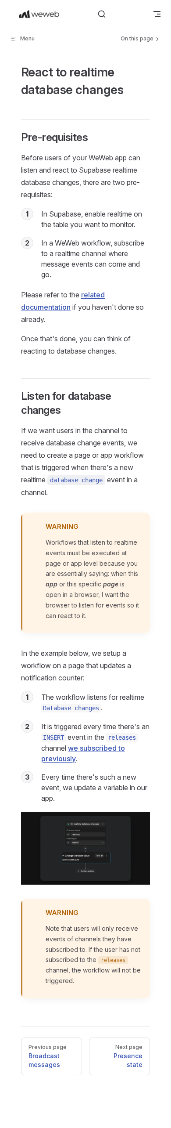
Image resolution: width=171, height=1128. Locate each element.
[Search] (101, 14)
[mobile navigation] (156, 14)
